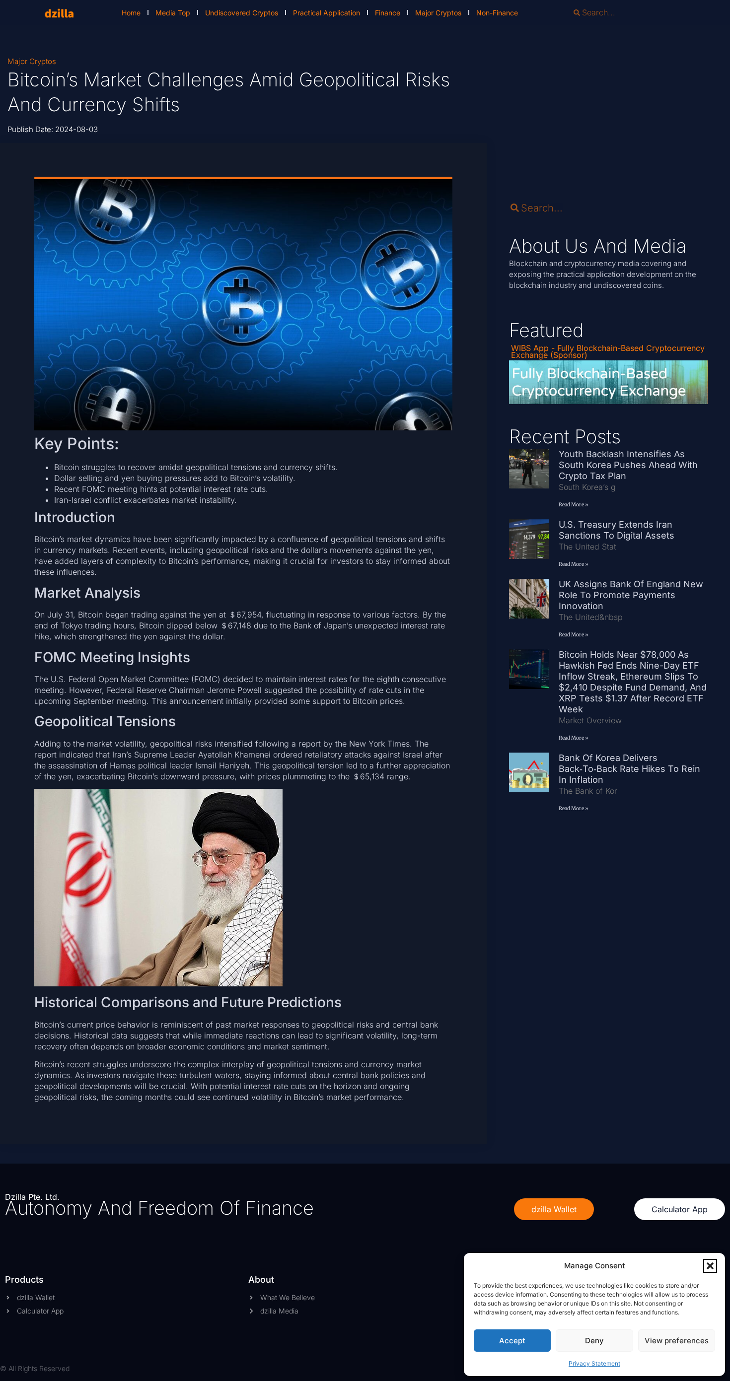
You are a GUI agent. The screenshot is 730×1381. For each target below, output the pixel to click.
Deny (594, 1340)
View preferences (677, 1340)
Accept (512, 1340)
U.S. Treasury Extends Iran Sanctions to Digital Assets (616, 530)
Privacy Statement (594, 1363)
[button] (710, 1266)
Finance (387, 12)
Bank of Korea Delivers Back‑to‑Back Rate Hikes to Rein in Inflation (629, 769)
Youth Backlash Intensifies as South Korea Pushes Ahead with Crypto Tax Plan (628, 465)
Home (131, 12)
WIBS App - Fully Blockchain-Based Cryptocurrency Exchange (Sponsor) (608, 351)
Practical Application (326, 12)
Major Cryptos (438, 12)
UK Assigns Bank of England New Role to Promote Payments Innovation (631, 595)
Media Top (172, 12)
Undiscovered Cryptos (241, 12)
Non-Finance (497, 12)
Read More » (573, 504)
